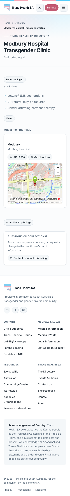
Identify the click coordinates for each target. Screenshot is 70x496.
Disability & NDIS (14, 354)
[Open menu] (63, 8)
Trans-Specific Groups (18, 334)
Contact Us (45, 384)
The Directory (46, 371)
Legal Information (49, 341)
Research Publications (17, 408)
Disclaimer (41, 489)
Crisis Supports (13, 328)
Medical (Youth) (47, 334)
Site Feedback (46, 390)
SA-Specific (11, 371)
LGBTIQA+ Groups (15, 341)
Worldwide (10, 390)
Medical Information (50, 328)
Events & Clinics (48, 378)
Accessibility (24, 489)
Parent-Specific (13, 347)
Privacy (8, 489)
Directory (20, 22)
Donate (51, 7)
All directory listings (20, 222)
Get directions (42, 157)
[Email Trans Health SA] (7, 310)
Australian (10, 378)
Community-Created (16, 384)
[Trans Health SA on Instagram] (23, 310)
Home (7, 22)
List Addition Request (51, 347)
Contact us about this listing (30, 258)
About (41, 403)
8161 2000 (19, 157)
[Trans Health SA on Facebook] (15, 310)
